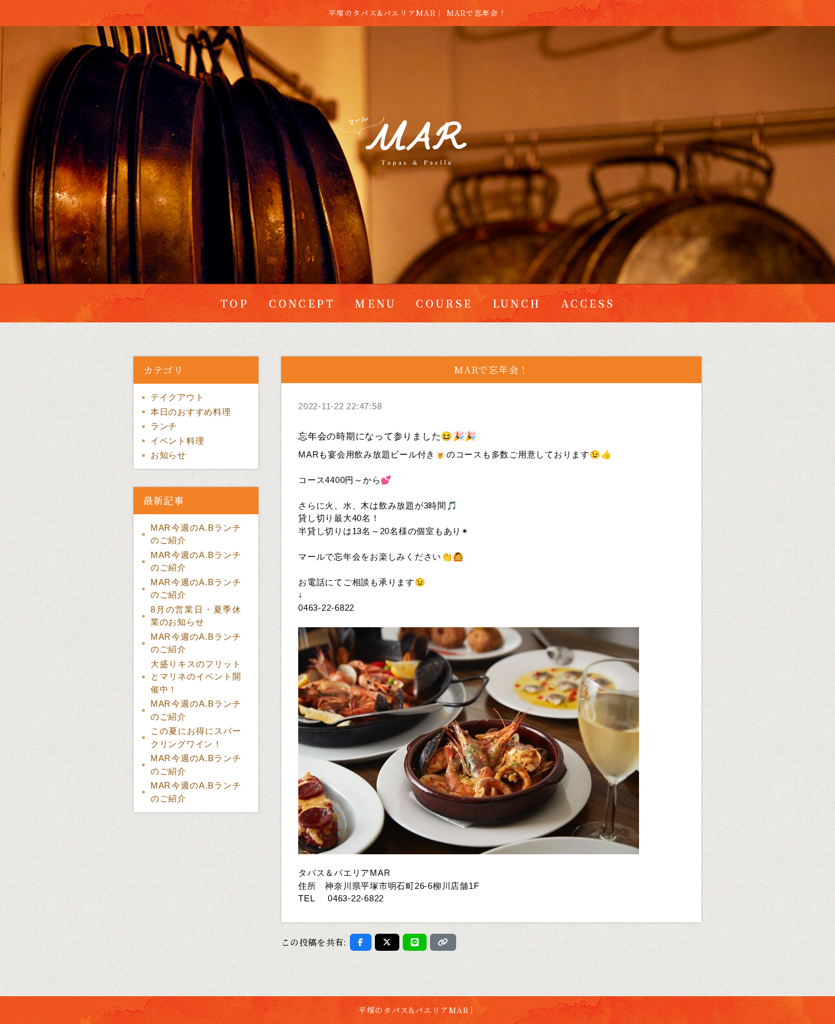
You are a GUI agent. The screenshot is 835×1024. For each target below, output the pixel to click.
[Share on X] (387, 942)
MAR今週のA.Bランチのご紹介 (196, 534)
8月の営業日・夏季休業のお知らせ (196, 616)
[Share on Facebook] (360, 942)
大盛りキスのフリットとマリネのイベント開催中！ (196, 676)
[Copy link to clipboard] (443, 942)
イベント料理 (177, 441)
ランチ (164, 426)
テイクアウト (177, 397)
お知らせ (168, 455)
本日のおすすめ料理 (191, 412)
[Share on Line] (415, 942)
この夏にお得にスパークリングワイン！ (196, 737)
